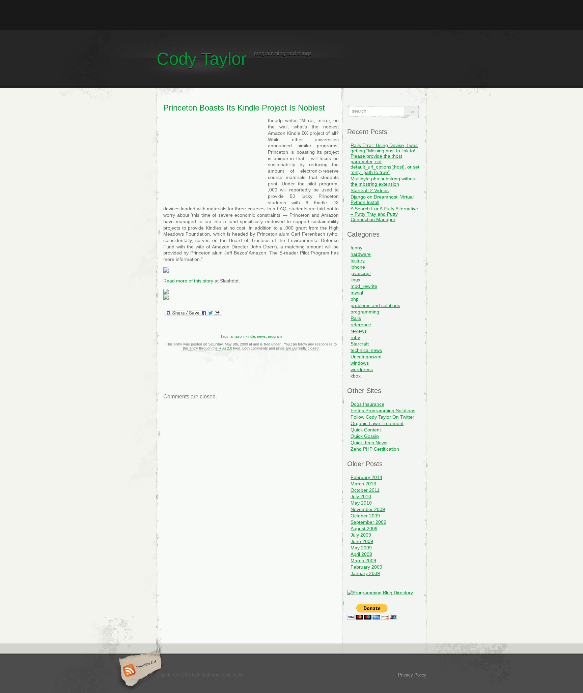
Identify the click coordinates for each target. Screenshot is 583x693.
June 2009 (362, 541)
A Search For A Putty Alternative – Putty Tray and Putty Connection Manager (384, 214)
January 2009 (365, 573)
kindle (250, 336)
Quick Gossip (365, 436)
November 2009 (368, 509)
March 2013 (363, 483)
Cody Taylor (202, 58)
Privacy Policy (412, 674)
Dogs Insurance (367, 404)
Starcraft (360, 343)
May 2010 (361, 503)
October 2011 (365, 490)
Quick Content (366, 429)
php (355, 299)
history (358, 260)
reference (361, 324)
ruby (355, 337)
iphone (358, 267)
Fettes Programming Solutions (383, 410)
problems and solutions (375, 305)
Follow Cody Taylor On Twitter (382, 417)
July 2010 (361, 496)
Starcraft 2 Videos (370, 190)
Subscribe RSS (139, 671)
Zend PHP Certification (375, 449)
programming (365, 311)
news (261, 336)
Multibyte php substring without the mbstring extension (384, 181)
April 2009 (361, 554)
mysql (357, 292)
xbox (356, 376)
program (275, 336)
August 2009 (364, 528)
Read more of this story (188, 280)
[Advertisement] (291, 15)
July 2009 (361, 535)
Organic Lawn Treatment (377, 423)
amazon (237, 336)
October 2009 (365, 515)
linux (355, 279)
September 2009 (368, 522)
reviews (359, 331)
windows (360, 363)
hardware (361, 254)
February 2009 (366, 567)
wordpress (362, 369)
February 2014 (366, 477)
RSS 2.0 (225, 348)
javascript (361, 273)
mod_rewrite (364, 286)
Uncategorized (366, 356)
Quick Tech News (369, 442)
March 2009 (363, 560)
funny (356, 247)
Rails (356, 318)
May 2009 (361, 547)
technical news (366, 350)
